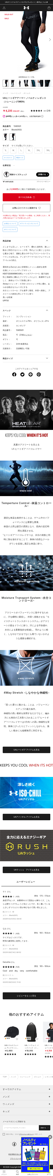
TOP (5, 1077)
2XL (38, 150)
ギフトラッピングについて (29, 223)
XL (29, 150)
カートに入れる (25, 197)
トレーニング (15, 93)
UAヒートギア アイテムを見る (27, 750)
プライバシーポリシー (26, 1134)
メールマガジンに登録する (14, 1121)
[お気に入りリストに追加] (17, 1039)
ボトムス (27, 93)
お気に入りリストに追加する (24, 208)
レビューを (26, 996)
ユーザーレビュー (25, 882)
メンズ (5, 93)
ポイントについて (10, 229)
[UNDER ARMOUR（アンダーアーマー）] (26, 7)
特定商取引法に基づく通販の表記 (20, 1154)
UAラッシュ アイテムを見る (26, 870)
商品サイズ (19, 157)
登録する (43, 1128)
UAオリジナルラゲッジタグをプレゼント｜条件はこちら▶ (26, 2)
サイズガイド (8, 157)
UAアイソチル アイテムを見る (27, 817)
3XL (48, 150)
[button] (49, 39)
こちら (28, 335)
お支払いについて (10, 223)
